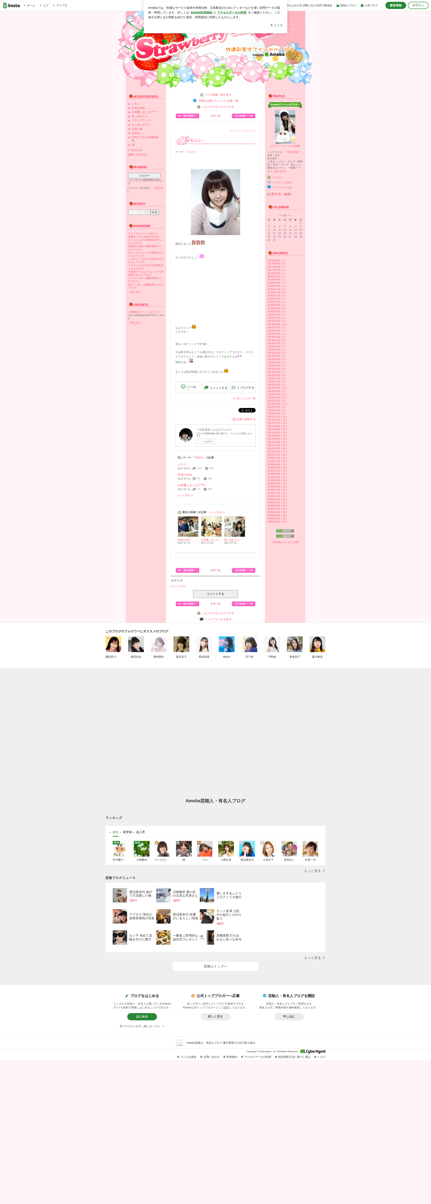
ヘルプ (321, 1056)
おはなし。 (138, 133)
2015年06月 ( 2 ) (276, 301)
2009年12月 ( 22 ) (277, 493)
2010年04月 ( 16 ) (277, 480)
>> (289, 215)
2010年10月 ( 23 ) (277, 461)
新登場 (127, 832)
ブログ (190, 152)
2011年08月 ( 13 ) (277, 429)
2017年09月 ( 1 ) (276, 260)
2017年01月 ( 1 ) (276, 273)
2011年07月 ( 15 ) (277, 432)
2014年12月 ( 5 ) (276, 317)
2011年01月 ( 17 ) (277, 451)
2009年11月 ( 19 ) (277, 496)
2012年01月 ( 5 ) (276, 413)
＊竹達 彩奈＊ (292, 152)
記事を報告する (246, 419)
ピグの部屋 (294, 146)
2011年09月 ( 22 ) (277, 426)
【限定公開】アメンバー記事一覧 (218, 100)
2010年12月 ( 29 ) (277, 454)
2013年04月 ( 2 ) (276, 365)
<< (280, 215)
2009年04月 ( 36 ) (277, 518)
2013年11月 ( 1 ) (276, 343)
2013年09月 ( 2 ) (276, 349)
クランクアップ (141, 120)
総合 (116, 832)
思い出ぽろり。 (141, 116)
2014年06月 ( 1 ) (276, 330)
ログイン (418, 5)
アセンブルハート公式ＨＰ (143, 233)
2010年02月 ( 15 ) (277, 486)
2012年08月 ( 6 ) (276, 391)
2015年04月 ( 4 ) (276, 308)
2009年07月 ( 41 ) (277, 508)
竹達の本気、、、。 (144, 108)
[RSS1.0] (285, 531)
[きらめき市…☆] (243, 115)
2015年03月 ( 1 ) (276, 311)
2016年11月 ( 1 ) (276, 276)
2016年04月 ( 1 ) (276, 285)
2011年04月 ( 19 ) (277, 442)
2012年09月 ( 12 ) (277, 387)
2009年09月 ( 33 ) (277, 502)
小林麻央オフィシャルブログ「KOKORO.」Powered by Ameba (146, 312)
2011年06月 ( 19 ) (277, 435)
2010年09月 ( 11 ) (277, 464)
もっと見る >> (185, 495)
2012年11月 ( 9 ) (276, 381)
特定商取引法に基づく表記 (294, 1056)
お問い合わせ (211, 1056)
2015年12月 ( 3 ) (276, 292)
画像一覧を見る (137, 154)
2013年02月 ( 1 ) (276, 371)
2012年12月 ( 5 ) (276, 378)
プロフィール (277, 146)
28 (133, 144)
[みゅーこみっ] (187, 115)
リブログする (245, 387)
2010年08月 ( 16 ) (277, 467)
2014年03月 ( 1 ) (276, 336)
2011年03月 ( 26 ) (277, 445)
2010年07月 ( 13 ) (277, 470)
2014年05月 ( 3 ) (276, 333)
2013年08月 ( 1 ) (276, 352)
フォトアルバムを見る (218, 619)
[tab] (116, 832)
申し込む (289, 1016)
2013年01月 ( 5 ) (276, 375)
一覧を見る (135, 150)
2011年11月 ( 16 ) (277, 419)
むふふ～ (197, 140)
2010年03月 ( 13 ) (277, 483)
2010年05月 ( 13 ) (277, 477)
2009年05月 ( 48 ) (277, 515)
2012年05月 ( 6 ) (276, 400)
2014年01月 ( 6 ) (276, 340)
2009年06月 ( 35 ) (277, 512)
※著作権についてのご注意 (285, 542)
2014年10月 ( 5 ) (276, 321)
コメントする (215, 593)
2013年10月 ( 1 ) (276, 346)
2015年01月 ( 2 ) (276, 314)
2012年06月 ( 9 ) (276, 397)
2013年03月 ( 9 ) (276, 368)
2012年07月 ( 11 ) (277, 394)
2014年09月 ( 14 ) (277, 324)
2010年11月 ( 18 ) (277, 457)
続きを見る (280, 171)
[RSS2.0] (285, 536)
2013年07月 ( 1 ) (276, 356)
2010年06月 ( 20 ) (277, 473)
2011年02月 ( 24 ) (277, 448)
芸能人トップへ (215, 966)
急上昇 (140, 832)
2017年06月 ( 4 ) (276, 266)
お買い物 (137, 128)
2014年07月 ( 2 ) (276, 327)
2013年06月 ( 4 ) (276, 359)
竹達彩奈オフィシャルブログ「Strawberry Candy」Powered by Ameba (215, 49)
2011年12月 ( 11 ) (277, 416)
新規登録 (396, 5)
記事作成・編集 (279, 194)
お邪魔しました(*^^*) (144, 112)
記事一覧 (215, 116)
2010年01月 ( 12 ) (277, 489)
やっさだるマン (141, 124)
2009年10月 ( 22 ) (277, 499)
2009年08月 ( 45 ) (277, 505)
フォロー (144, 175)
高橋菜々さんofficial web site (143, 236)
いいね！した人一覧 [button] (243, 398)
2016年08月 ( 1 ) (276, 279)
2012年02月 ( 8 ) (276, 410)
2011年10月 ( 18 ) (277, 422)
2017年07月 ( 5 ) (276, 263)
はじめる (142, 1016)
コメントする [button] (218, 388)
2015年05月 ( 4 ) (276, 305)
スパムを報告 (188, 1056)
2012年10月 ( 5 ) (276, 384)
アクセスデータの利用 (257, 1056)
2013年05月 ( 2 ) (276, 362)
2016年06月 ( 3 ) (276, 282)
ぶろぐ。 (137, 103)
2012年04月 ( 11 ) (277, 403)
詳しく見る (215, 1016)
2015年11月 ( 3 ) (276, 295)
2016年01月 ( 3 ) (276, 289)
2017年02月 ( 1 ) (276, 270)
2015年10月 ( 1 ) (276, 298)
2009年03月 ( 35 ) (277, 521)
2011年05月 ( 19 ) (277, 438)
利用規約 (231, 1056)
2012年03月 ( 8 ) (276, 407)
